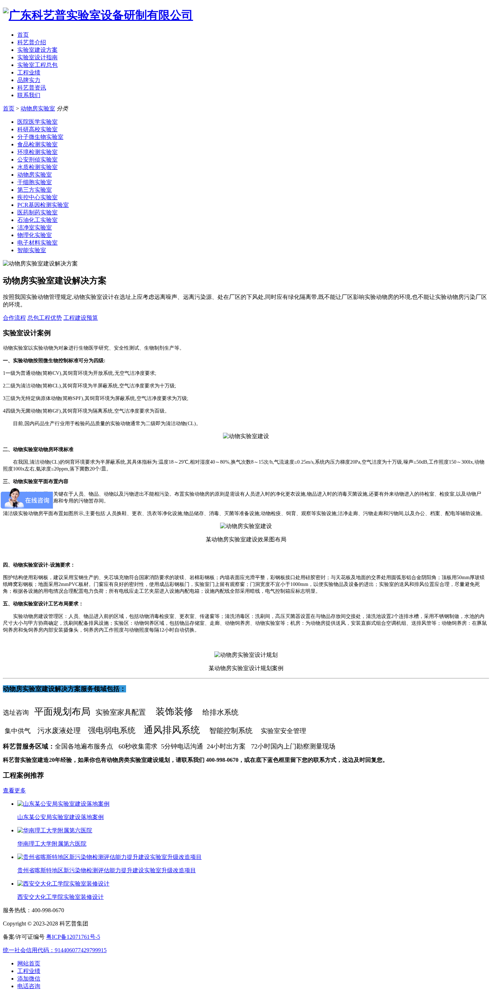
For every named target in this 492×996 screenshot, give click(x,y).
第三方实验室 (34, 190)
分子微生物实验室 (40, 137)
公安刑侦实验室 (37, 159)
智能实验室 (31, 250)
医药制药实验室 (37, 212)
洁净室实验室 (34, 227)
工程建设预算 (80, 318)
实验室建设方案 (37, 50)
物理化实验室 (34, 235)
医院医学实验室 (37, 122)
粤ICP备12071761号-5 (73, 937)
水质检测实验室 (37, 167)
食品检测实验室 (37, 144)
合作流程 (14, 318)
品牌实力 (28, 80)
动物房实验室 (38, 108)
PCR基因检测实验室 (43, 205)
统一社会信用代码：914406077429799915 (55, 950)
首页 (23, 35)
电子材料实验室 (37, 243)
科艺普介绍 (31, 42)
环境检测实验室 (37, 152)
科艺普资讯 (31, 88)
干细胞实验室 (34, 182)
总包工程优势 (44, 318)
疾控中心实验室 (37, 197)
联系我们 (28, 95)
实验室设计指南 (37, 57)
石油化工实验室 (37, 220)
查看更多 (14, 790)
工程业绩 (28, 72)
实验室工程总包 (37, 65)
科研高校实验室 (37, 129)
